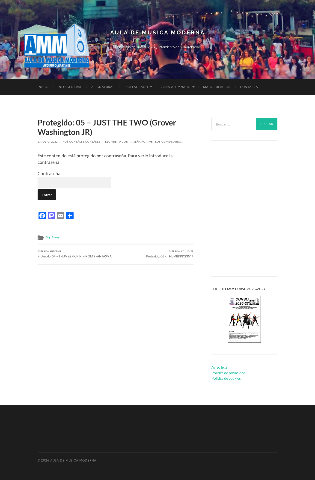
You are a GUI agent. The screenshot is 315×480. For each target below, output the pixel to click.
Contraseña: (50, 173)
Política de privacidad (228, 372)
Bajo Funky (52, 237)
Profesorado (136, 87)
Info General (70, 87)
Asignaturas (102, 87)
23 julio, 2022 (48, 141)
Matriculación (217, 87)
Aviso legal (219, 367)
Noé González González (81, 141)
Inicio (43, 87)
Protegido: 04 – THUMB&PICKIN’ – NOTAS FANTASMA (75, 254)
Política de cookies (226, 378)
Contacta (249, 87)
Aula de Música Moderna (157, 32)
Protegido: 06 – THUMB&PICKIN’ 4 (169, 254)
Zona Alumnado (175, 87)
